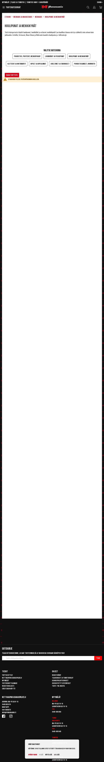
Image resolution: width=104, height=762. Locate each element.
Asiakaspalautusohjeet (60, 680)
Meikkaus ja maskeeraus (22, 17)
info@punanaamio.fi (9, 712)
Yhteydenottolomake (9, 683)
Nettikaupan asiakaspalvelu (12, 678)
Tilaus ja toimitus (18, 2)
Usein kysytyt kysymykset (61, 683)
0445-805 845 (56, 731)
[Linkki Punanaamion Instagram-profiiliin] (11, 716)
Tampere (55, 737)
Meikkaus (38, 17)
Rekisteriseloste (8, 686)
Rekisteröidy (56, 675)
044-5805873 (6, 710)
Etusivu (8, 17)
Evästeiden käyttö (8, 689)
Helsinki (55, 701)
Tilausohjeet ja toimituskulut (62, 678)
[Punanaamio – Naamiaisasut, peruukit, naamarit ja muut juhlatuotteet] (52, 7)
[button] (100, 2)
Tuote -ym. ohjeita (58, 686)
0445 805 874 (6, 704)
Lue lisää (56, 755)
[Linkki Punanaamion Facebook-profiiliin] (4, 716)
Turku (54, 718)
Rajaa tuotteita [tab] (12, 75)
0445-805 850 (56, 712)
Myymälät (5, 2)
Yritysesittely (7, 675)
